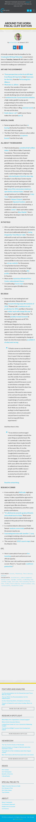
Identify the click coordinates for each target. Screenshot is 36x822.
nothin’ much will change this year (19, 311)
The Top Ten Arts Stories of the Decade (13, 744)
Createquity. (5, 10)
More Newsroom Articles (18, 759)
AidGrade (22, 492)
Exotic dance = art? (10, 113)
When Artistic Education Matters (11, 722)
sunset (28, 2)
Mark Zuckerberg (23, 581)
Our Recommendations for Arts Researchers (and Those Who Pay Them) (17, 693)
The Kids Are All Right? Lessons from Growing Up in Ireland (16, 728)
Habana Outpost (16, 199)
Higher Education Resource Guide (11, 786)
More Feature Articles (18, 708)
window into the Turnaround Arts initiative (20, 97)
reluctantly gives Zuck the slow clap (21, 176)
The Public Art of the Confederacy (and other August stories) (16, 751)
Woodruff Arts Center (17, 585)
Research (3, 575)
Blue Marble (22, 212)
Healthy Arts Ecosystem (8, 806)
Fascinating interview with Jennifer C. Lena (19, 533)
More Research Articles (18, 733)
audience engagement (26, 577)
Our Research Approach (8, 804)
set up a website (12, 263)
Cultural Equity (6, 776)
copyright (13, 579)
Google (9, 581)
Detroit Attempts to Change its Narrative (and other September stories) (16, 747)
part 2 (20, 115)
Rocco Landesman (15, 583)
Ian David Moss (13, 42)
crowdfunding (26, 579)
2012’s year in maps (23, 541)
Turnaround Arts (5, 585)
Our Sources (5, 808)
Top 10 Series (5, 792)
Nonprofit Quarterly (15, 77)
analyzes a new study (17, 528)
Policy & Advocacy (28, 573)
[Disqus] (18, 611)
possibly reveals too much (19, 317)
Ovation (7, 583)
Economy (12, 573)
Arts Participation (7, 772)
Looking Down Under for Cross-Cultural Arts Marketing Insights (17, 725)
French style (19, 284)
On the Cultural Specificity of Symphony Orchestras (16, 701)
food (32, 579)
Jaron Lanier (15, 581)
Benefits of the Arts (7, 774)
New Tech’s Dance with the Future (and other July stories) (18, 754)
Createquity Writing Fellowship (11, 57)
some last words (27, 108)
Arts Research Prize (7, 788)
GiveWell (3, 581)
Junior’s (14, 210)
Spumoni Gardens (19, 202)
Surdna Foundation (26, 583)
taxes (33, 583)
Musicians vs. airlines (11, 85)
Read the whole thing (11, 482)
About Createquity (7, 802)
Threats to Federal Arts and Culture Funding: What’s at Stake (17, 703)
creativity (19, 579)
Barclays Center (5, 579)
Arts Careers (5, 769)
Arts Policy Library (7, 790)
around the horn (15, 577)
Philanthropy (18, 573)
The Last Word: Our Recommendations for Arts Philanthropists (15, 697)
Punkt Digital (19, 819)
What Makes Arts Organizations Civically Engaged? (16, 719)
